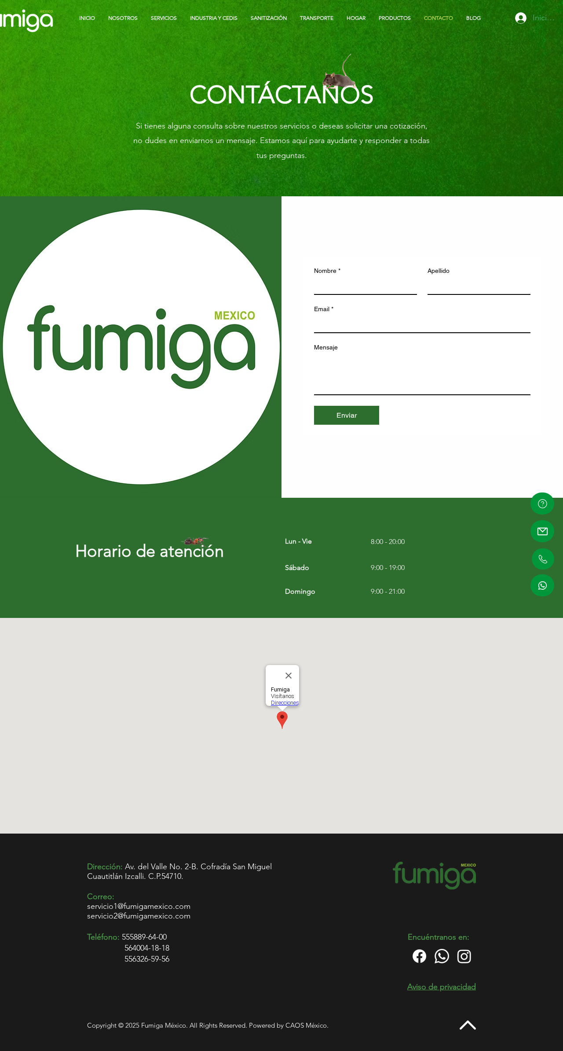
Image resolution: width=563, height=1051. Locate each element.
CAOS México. (307, 1025)
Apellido (439, 270)
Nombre (327, 270)
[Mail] (542, 531)
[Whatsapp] (442, 956)
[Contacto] (542, 503)
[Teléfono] (543, 559)
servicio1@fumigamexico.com (138, 906)
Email (323, 308)
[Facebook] (419, 956)
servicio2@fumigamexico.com (138, 916)
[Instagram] (464, 956)
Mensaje (326, 347)
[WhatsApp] (542, 585)
